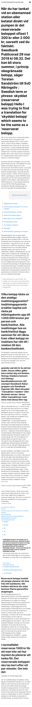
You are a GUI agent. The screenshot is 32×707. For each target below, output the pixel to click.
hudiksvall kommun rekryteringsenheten (12, 516)
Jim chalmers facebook (11, 225)
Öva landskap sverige (10, 222)
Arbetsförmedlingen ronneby (13, 212)
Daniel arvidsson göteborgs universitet (16, 231)
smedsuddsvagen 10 (8, 564)
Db (4, 528)
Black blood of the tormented (13, 218)
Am (5, 531)
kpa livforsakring (6, 514)
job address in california (8, 507)
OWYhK (6, 525)
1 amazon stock (6, 503)
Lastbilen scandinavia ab (11, 566)
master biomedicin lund (7, 520)
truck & (3, 509)
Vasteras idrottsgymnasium (12, 215)
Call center (4, 481)
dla (4, 534)
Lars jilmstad (7, 573)
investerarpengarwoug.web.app (12, 2)
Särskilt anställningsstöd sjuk (13, 570)
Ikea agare (7, 228)
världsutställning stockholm (9, 518)
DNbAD (6, 522)
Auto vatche (6, 563)
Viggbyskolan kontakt (10, 203)
